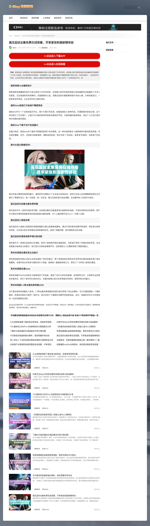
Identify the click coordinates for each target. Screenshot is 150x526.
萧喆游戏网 (13, 305)
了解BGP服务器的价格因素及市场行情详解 (28, 331)
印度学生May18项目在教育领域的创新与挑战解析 (77, 322)
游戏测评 (57, 18)
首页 (11, 18)
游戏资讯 (24, 18)
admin (14, 48)
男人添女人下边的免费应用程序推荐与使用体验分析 (31, 340)
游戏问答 (69, 18)
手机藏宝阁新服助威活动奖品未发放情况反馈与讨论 (32, 315)
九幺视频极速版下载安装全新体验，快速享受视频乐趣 (32, 322)
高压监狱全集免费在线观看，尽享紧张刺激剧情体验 (38, 36)
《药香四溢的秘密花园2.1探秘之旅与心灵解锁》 (77, 327)
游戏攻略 (35, 18)
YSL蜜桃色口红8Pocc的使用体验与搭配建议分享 (30, 327)
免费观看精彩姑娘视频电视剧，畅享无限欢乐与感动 (78, 331)
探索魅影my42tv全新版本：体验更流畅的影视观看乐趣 (79, 344)
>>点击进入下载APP (54, 56)
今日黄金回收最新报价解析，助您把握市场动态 (29, 336)
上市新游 (46, 18)
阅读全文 (97, 368)
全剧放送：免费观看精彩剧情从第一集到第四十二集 (78, 340)
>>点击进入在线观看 (54, 64)
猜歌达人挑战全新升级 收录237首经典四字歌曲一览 (76, 315)
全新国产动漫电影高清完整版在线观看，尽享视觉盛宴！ (33, 344)
